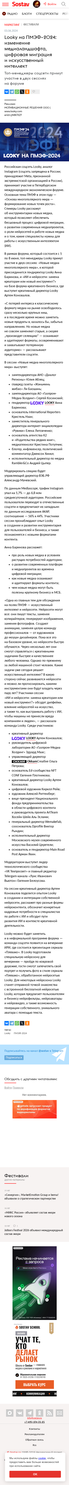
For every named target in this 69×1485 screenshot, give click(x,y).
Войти (8, 1087)
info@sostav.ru (34, 1418)
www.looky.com (13, 111)
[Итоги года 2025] (38, 4)
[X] (22, 92)
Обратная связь (34, 1440)
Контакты (34, 1429)
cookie (42, 1458)
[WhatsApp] (17, 92)
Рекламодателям (35, 1434)
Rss (34, 1445)
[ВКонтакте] (6, 92)
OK (35, 1474)
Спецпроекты (47, 13)
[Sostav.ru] (21, 4)
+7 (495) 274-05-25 (34, 1422)
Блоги (27, 13)
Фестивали (16, 1175)
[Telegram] (12, 92)
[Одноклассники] (27, 92)
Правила (18, 1087)
